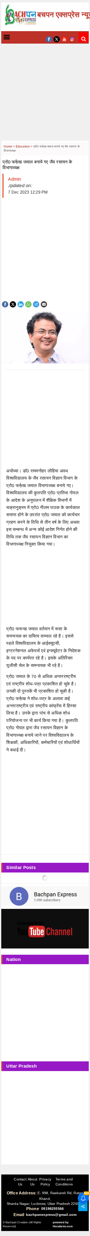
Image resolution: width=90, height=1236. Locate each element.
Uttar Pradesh (21, 1066)
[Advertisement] (45, 96)
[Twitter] (13, 303)
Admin (14, 179)
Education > (24, 146)
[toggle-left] (15, 37)
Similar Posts (21, 867)
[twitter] (57, 38)
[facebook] (49, 38)
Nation (13, 959)
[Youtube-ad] (44, 928)
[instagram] (72, 38)
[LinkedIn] (21, 303)
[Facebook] (5, 303)
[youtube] (64, 38)
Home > (10, 146)
